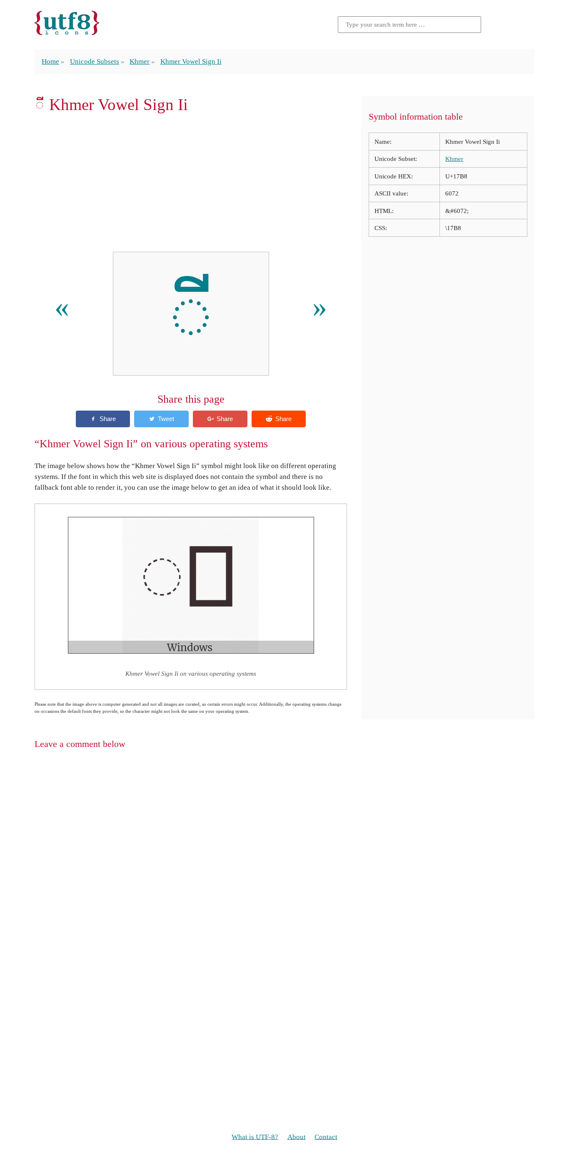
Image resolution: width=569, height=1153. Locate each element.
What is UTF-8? (255, 1136)
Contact (325, 1136)
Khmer (140, 61)
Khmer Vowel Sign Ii (191, 61)
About (296, 1136)
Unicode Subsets (94, 61)
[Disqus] (284, 864)
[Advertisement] (191, 183)
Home (50, 61)
